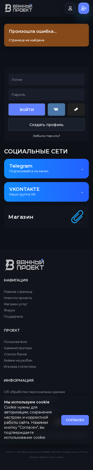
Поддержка (13, 316)
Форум (9, 310)
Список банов (15, 354)
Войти (27, 109)
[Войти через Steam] (76, 109)
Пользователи (15, 341)
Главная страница (18, 291)
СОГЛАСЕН (75, 420)
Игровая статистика (20, 366)
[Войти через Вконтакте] (56, 109)
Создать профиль (46, 124)
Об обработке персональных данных (34, 392)
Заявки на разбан (18, 360)
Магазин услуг (16, 304)
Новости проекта (18, 298)
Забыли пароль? (46, 136)
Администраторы (18, 348)
